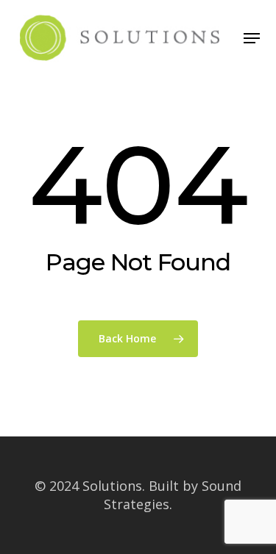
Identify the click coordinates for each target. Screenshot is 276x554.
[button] (252, 38)
